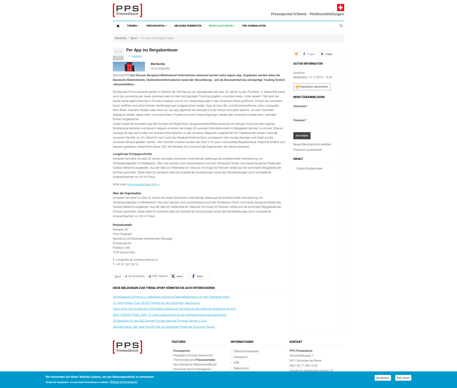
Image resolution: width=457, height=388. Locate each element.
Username (300, 106)
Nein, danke (403, 377)
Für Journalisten (254, 25)
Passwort (299, 120)
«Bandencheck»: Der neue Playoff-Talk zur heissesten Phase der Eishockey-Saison (164, 327)
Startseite (120, 38)
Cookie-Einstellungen (309, 168)
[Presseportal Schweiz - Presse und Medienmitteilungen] (127, 10)
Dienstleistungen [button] (221, 25)
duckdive (137, 56)
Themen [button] (132, 25)
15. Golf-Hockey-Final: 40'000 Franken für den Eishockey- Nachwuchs (156, 303)
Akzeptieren (382, 377)
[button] (129, 66)
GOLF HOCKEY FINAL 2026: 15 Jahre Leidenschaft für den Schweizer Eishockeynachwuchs (170, 315)
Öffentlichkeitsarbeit (246, 351)
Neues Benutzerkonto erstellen (312, 144)
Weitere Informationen (123, 382)
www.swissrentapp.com (142, 184)
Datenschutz (241, 368)
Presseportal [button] (155, 25)
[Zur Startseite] (118, 25)
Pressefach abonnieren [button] (313, 86)
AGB (236, 362)
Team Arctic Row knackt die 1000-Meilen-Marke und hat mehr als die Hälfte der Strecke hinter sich (174, 309)
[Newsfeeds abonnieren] (296, 54)
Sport (133, 38)
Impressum (240, 357)
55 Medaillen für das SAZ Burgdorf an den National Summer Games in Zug (159, 320)
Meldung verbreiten (188, 25)
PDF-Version (160, 276)
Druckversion (137, 276)
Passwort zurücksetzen (307, 149)
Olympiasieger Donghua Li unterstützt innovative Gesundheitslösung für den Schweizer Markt (171, 297)
